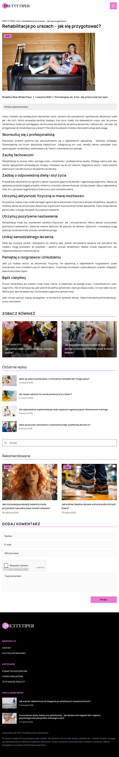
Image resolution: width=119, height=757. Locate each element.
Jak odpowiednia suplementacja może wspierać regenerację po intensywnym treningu (63, 409)
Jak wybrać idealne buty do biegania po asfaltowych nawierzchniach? (55, 701)
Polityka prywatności (14, 653)
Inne (7, 36)
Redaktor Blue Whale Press (17, 97)
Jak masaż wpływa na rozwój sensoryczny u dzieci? (45, 394)
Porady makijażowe (12, 676)
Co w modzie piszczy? (13, 681)
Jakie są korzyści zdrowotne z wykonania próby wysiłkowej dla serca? (54, 424)
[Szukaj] (5, 442)
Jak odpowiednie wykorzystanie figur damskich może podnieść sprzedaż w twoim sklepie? (89, 348)
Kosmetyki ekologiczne (14, 671)
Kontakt (6, 647)
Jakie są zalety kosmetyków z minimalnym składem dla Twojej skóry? (54, 378)
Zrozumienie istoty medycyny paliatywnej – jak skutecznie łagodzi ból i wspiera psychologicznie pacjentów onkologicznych (59, 717)
